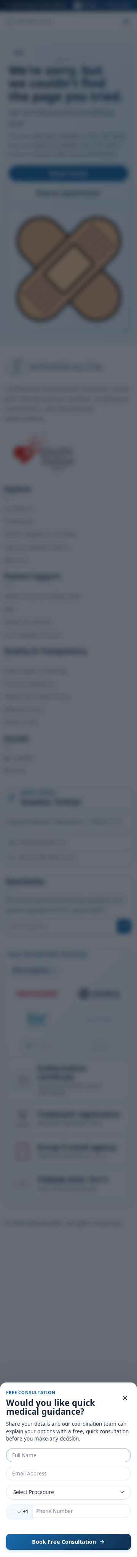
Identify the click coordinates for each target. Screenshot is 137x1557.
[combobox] (19, 1511)
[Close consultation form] (125, 1398)
